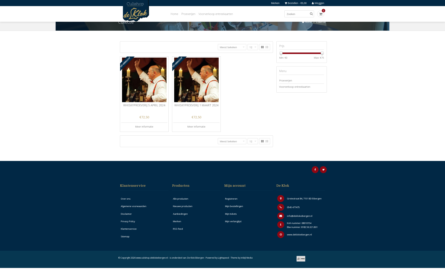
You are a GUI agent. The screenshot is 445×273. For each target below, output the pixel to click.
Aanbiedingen (180, 213)
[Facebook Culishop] (315, 169)
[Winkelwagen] (320, 13)
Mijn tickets (231, 213)
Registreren (231, 198)
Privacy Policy (128, 221)
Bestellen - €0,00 (297, 3)
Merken (275, 3)
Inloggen (319, 3)
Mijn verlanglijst (233, 221)
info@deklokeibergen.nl (299, 215)
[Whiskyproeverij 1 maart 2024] (196, 80)
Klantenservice (129, 228)
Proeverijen (188, 14)
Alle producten (180, 198)
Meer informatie (144, 126)
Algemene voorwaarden (133, 206)
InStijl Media (247, 257)
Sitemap (125, 236)
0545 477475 (293, 207)
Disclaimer (126, 213)
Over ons (126, 198)
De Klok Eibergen (195, 257)
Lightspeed (223, 257)
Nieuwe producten (182, 206)
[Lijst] (266, 47)
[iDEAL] (301, 259)
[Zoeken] (311, 14)
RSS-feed (178, 228)
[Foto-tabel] (262, 47)
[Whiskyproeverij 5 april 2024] (144, 80)
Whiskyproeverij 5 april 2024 (144, 105)
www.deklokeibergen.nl (299, 234)
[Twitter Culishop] (323, 169)
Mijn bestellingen (234, 206)
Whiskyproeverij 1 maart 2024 (196, 105)
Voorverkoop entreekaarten (216, 14)
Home (174, 14)
